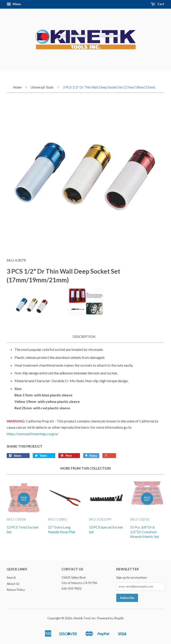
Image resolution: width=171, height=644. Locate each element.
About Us (13, 583)
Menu (16, 4)
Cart (160, 4)
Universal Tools (42, 87)
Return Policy (16, 590)
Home (17, 87)
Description (84, 337)
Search (11, 577)
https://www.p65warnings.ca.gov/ (32, 434)
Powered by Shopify (110, 618)
